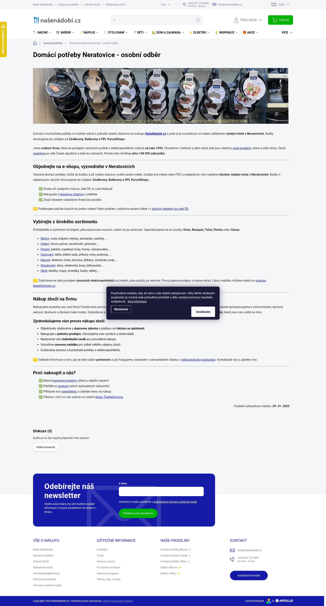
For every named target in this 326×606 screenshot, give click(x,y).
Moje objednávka (43, 4)
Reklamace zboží (115, 4)
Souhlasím (203, 311)
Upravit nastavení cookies (118, 600)
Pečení (45, 249)
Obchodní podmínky (44, 579)
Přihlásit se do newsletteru (138, 513)
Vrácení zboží (92, 4)
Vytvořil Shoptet (254, 600)
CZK (281, 4)
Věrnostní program (108, 573)
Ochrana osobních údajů (47, 585)
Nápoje (45, 260)
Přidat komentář (45, 447)
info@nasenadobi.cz (250, 550)
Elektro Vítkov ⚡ (170, 573)
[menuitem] (42, 32)
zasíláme (39, 153)
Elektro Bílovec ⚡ (171, 567)
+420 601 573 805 (248, 559)
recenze (63, 386)
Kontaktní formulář (249, 575)
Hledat (198, 19)
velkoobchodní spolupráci (198, 359)
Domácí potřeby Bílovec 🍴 (176, 549)
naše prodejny (242, 148)
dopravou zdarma (71, 194)
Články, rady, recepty (109, 579)
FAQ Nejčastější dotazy (46, 573)
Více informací (137, 301)
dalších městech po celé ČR (170, 209)
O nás (100, 555)
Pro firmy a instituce (108, 567)
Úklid (44, 271)
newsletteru (69, 391)
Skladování (48, 265)
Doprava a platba (68, 4)
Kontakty (102, 549)
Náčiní (45, 238)
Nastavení (121, 309)
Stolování (47, 254)
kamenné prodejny (64, 380)
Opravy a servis (106, 561)
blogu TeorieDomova (109, 397)
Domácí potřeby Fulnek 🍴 (176, 555)
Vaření (45, 244)
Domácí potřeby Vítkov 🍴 (176, 561)
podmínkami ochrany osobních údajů (175, 501)
